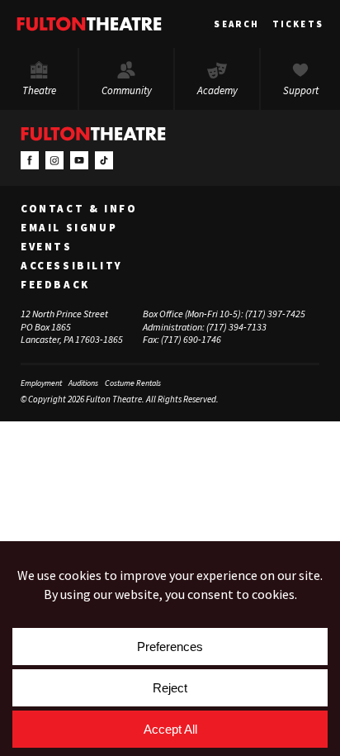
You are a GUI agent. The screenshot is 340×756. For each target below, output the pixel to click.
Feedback (55, 285)
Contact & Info (79, 209)
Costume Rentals (133, 383)
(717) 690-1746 (191, 339)
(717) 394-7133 (236, 327)
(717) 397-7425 (275, 313)
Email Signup (69, 228)
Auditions (83, 383)
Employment (41, 383)
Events (47, 247)
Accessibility (72, 266)
